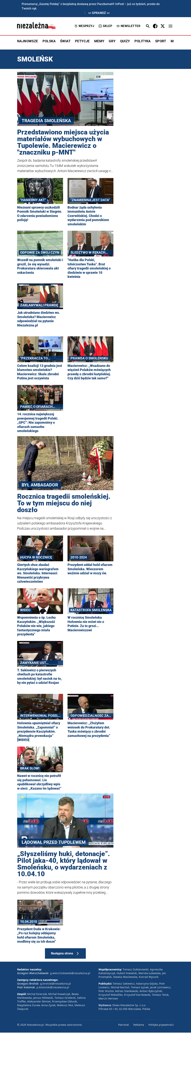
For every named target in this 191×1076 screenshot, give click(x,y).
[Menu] (170, 26)
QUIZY (125, 41)
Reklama (138, 1024)
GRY (112, 41)
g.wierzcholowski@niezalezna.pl (70, 973)
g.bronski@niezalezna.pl (55, 983)
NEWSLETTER (130, 26)
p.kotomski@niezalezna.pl (53, 987)
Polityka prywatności (161, 1024)
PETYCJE (82, 41)
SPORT (160, 41)
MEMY (99, 41)
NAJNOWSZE (27, 41)
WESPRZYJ (86, 26)
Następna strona (62, 953)
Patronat (123, 1024)
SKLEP (107, 26)
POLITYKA (142, 41)
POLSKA (49, 41)
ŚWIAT (65, 41)
